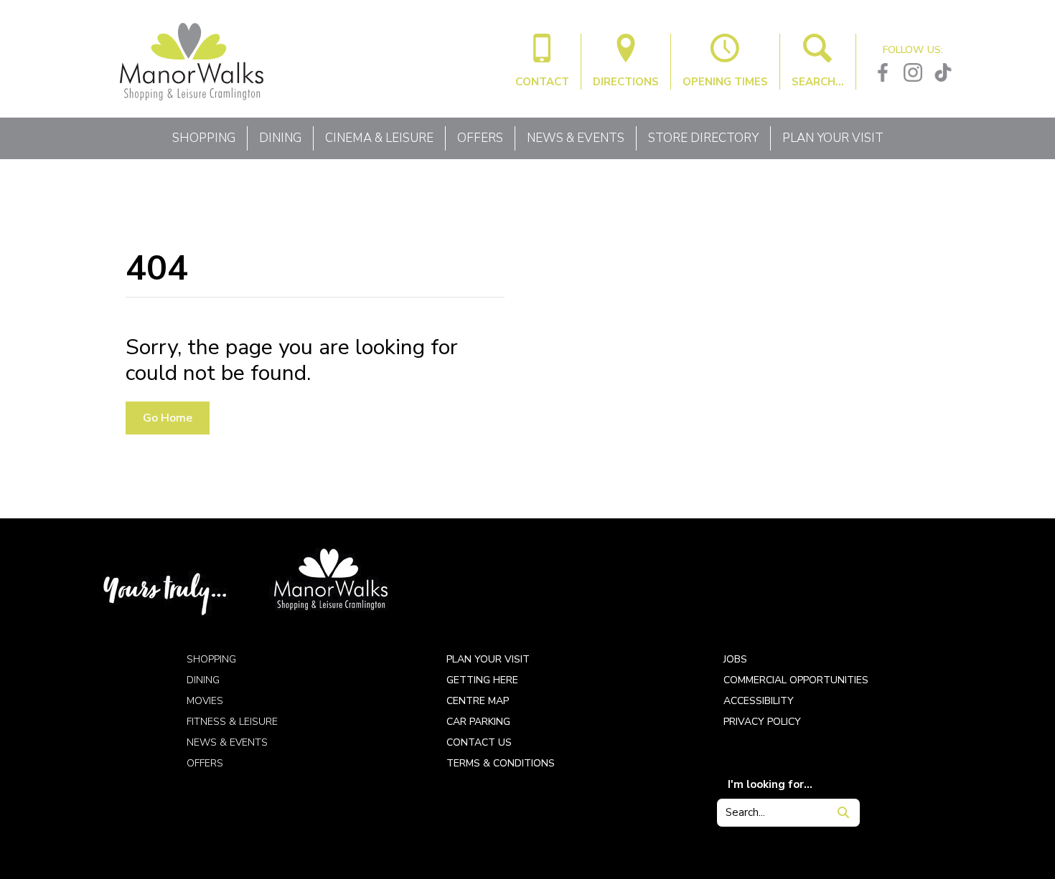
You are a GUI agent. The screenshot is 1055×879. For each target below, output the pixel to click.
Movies (205, 701)
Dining (280, 138)
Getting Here (482, 680)
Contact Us (479, 742)
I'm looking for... (770, 784)
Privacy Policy (762, 721)
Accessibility (758, 701)
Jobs (735, 659)
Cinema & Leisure (379, 138)
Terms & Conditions (500, 763)
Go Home (167, 418)
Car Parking (478, 721)
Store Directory (703, 138)
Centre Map (477, 701)
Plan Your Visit (832, 138)
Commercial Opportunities (795, 680)
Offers (480, 138)
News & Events (575, 138)
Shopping (203, 138)
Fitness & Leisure (232, 721)
